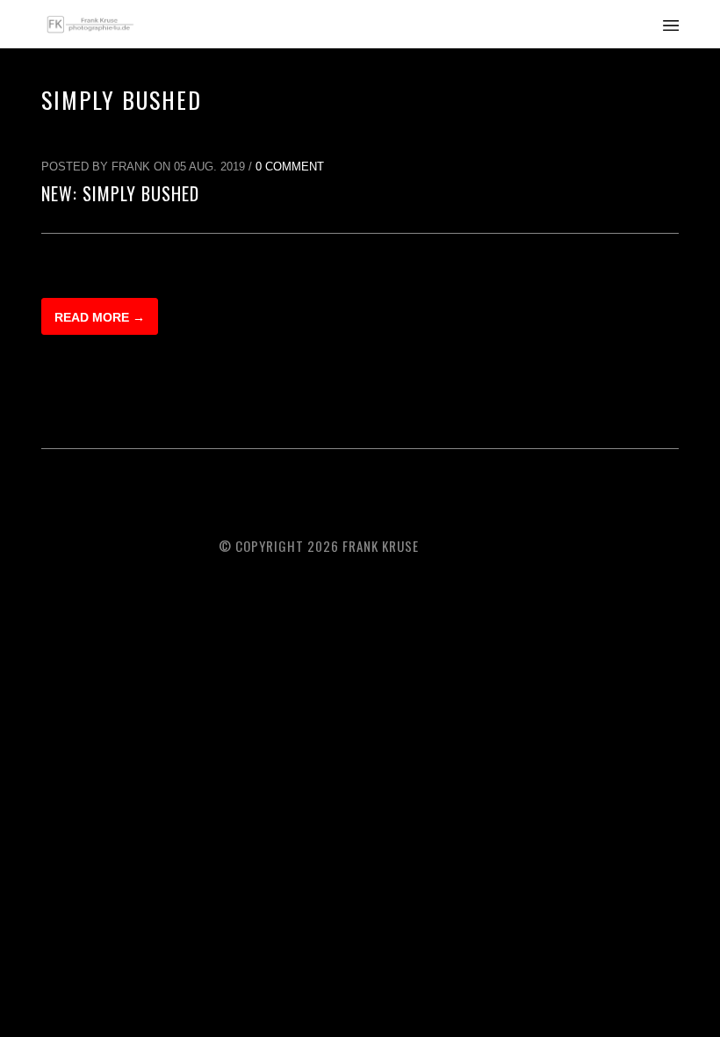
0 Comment (290, 166)
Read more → (99, 317)
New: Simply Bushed (120, 193)
